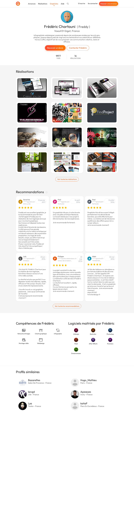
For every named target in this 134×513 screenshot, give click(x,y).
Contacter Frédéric (78, 48)
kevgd (31, 391)
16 (75, 56)
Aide (62, 4)
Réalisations (42, 4)
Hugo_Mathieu (88, 380)
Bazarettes (34, 380)
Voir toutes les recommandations (67, 306)
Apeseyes (85, 391)
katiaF (83, 403)
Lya (30, 403)
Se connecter (93, 3)
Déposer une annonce (108, 4)
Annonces (31, 4)
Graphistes (54, 4)
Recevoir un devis (55, 48)
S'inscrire (81, 3)
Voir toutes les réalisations (67, 179)
